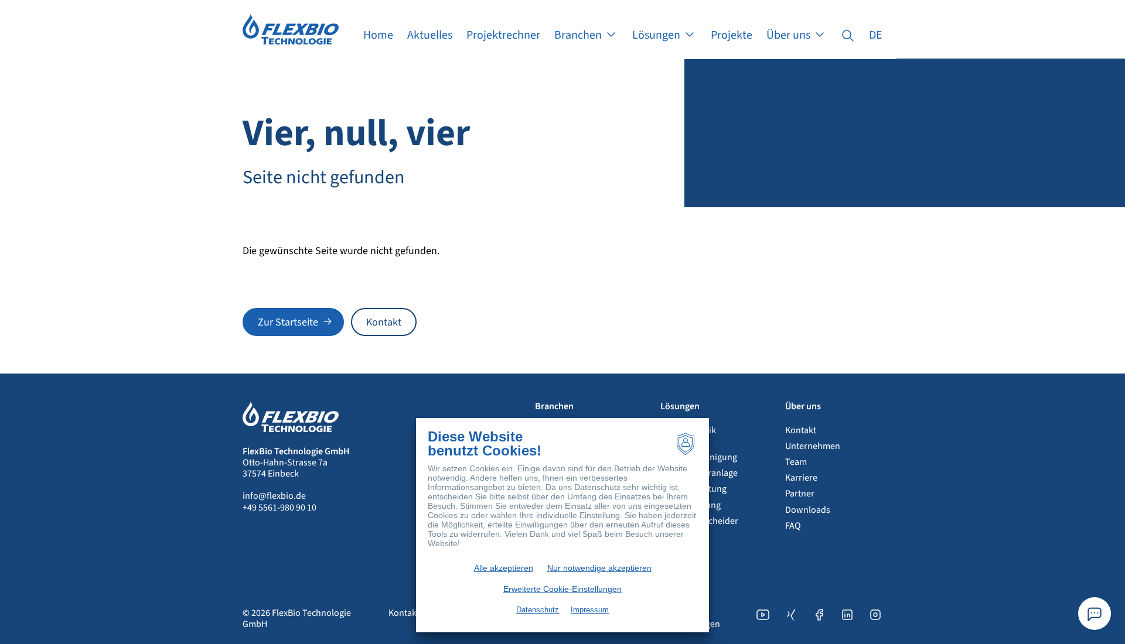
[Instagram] (875, 619)
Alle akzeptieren (503, 568)
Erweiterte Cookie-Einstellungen (562, 589)
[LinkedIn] (847, 619)
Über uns (803, 406)
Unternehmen (812, 446)
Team (796, 461)
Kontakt (800, 430)
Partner (799, 493)
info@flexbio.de (274, 495)
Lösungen (680, 406)
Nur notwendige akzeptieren (599, 568)
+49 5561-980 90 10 (279, 507)
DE (875, 35)
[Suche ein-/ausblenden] (848, 35)
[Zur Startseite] (291, 28)
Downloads (807, 509)
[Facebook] (819, 619)
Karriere (801, 477)
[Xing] (791, 619)
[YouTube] (763, 619)
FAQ (793, 525)
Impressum (590, 609)
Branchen (554, 406)
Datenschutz (537, 609)
